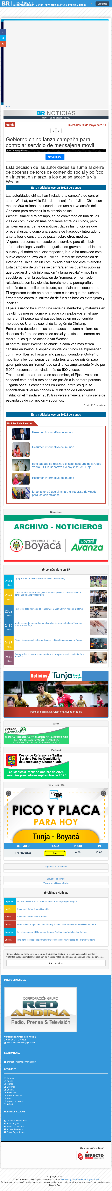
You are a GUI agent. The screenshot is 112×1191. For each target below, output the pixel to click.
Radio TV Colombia (15, 1126)
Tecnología (12, 1092)
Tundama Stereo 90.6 (17, 1120)
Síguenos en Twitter (56, 878)
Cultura (10, 1089)
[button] (11, 699)
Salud (9, 1098)
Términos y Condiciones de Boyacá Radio (80, 1179)
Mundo (10, 1083)
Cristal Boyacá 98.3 (15, 1132)
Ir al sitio (57, 963)
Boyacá (10, 1077)
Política (10, 1101)
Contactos (102, 3)
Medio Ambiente (14, 1095)
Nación (10, 1080)
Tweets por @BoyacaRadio (56, 883)
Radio (11, 1104)
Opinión (19, 1101)
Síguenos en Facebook (56, 866)
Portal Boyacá (13, 1123)
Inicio (8, 106)
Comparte (56, 156)
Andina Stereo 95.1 (15, 1129)
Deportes (11, 1086)
